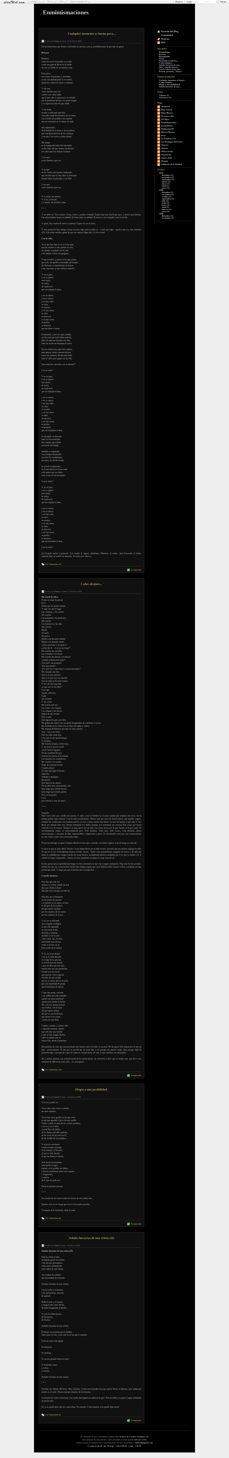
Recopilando (164, 56)
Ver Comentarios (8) (53, 1218)
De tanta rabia (167, 116)
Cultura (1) (164, 95)
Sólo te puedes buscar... (169, 67)
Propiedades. (164, 52)
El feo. (162, 58)
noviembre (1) (168, 177)
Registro (179, 2)
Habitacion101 (167, 129)
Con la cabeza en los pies (169, 69)
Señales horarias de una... (170, 65)
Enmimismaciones (66, 12)
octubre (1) (166, 196)
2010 (161, 173)
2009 (161, 190)
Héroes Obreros (168, 132)
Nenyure (165, 145)
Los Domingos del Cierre (171, 142)
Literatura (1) (165, 97)
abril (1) (165, 186)
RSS (61, 1)
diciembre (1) (167, 175)
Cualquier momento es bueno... (172, 80)
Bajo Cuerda (166, 110)
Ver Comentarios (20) (53, 1070)
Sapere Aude (166, 158)
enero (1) (166, 188)
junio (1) (165, 203)
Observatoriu (167, 151)
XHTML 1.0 (35, 1)
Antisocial (165, 106)
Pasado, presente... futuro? (170, 71)
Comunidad (167, 35)
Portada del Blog (169, 31)
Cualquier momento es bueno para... (91, 33)
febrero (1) (166, 209)
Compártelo (136, 570)
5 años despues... (166, 63)
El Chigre (165, 119)
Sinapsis (164, 161)
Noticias (165, 38)
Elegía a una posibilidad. (169, 84)
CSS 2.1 (50, 1)
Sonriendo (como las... (168, 61)
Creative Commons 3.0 (78, 1)
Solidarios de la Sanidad (171, 164)
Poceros (162, 54)
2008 (161, 214)
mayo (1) (166, 184)
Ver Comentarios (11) (53, 564)
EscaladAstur (167, 126)
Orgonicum (166, 155)
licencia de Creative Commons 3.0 (134, 1437)
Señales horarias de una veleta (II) (91, 1238)
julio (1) (165, 201)
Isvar (163, 135)
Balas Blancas (167, 113)
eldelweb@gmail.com (144, 1443)
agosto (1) (166, 181)
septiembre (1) (168, 179)
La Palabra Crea (168, 138)
